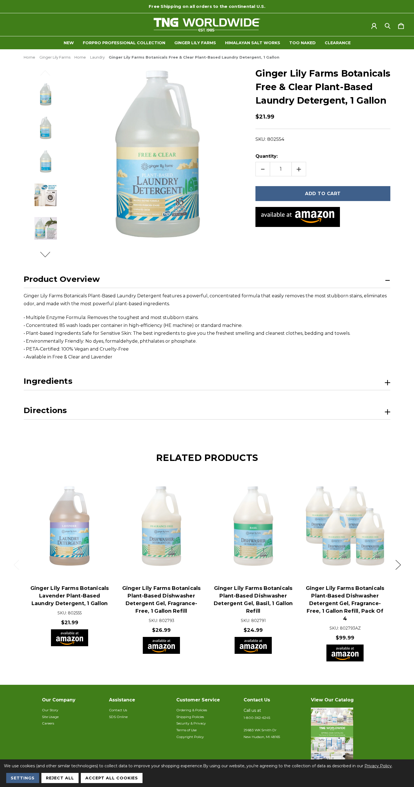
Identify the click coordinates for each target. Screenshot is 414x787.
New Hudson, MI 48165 (262, 737)
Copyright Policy (190, 737)
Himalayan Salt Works (252, 43)
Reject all (60, 778)
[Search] (387, 25)
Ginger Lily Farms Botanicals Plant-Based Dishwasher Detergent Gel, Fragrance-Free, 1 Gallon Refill (161, 599)
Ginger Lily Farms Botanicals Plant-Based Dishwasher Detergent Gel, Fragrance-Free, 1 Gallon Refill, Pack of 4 (345, 603)
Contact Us (118, 710)
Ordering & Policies (191, 710)
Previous (48, 75)
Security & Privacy (191, 723)
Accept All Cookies (111, 778)
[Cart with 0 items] (401, 25)
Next (48, 257)
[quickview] (99, 484)
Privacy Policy (378, 765)
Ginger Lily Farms (195, 43)
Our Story (50, 710)
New (69, 43)
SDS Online (118, 717)
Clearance (338, 43)
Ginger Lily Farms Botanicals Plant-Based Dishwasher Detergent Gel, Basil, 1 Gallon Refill (253, 599)
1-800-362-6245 (257, 717)
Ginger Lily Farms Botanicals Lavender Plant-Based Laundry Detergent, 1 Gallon (69, 596)
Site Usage (50, 717)
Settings (23, 778)
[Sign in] (374, 25)
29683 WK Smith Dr (260, 730)
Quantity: (266, 156)
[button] (341, 736)
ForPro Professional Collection (124, 43)
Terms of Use (186, 730)
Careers (48, 723)
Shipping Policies (190, 717)
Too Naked (302, 43)
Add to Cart (69, 561)
